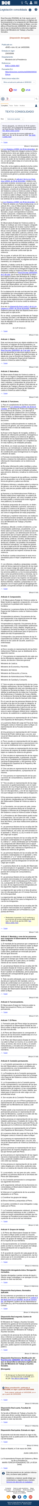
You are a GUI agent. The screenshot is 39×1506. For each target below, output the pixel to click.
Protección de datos (29, 1490)
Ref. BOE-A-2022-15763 (10, 131)
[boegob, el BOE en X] (14, 1498)
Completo (4, 105)
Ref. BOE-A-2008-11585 (19, 1378)
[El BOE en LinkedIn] (25, 1498)
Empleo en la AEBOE (19, 1493)
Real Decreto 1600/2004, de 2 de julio (15, 350)
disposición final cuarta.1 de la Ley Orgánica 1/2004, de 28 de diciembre (19, 307)
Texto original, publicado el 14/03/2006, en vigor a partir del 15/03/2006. (19, 1393)
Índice (16, 105)
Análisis (22, 105)
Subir (5, 142)
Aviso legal (7, 1490)
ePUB (28, 90)
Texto (11, 105)
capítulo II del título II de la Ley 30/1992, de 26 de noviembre (19, 1299)
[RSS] (8, 1498)
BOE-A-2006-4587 (12, 66)
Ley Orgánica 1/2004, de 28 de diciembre (19, 149)
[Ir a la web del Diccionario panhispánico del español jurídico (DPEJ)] (7, 99)
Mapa (32, 1488)
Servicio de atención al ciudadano (19, 1482)
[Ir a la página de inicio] (6, 4)
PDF (15, 90)
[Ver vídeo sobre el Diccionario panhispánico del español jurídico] (3, 99)
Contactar (8, 1488)
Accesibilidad (17, 1490)
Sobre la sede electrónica (20, 1488)
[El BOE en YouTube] (30, 1498)
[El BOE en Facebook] (19, 1498)
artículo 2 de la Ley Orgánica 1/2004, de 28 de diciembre (18, 180)
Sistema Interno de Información (15, 1491)
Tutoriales (30, 1491)
